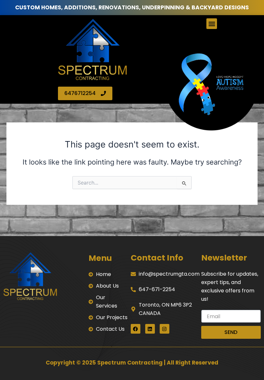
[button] (211, 23)
